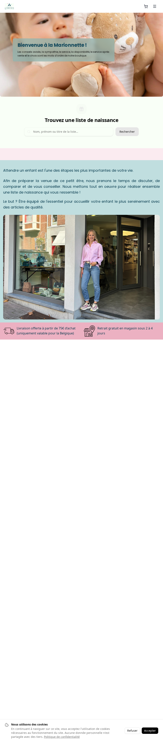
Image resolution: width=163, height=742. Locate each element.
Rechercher (127, 131)
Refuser (132, 730)
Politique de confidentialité (62, 737)
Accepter (150, 730)
